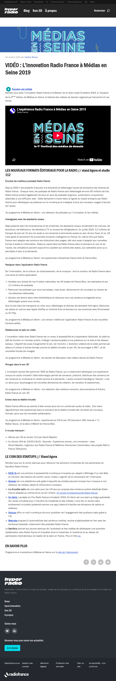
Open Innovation (12, 606)
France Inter (25, 2)
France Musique (74, 2)
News (7, 601)
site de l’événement (68, 552)
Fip (86, 2)
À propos (51, 11)
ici (47, 2)
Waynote (13, 520)
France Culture (57, 2)
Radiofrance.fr (11, 2)
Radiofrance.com (12, 663)
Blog (27, 11)
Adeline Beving (31, 57)
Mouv (92, 2)
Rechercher (99, 10)
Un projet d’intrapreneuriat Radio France (76, 493)
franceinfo (38, 2)
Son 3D (37, 11)
